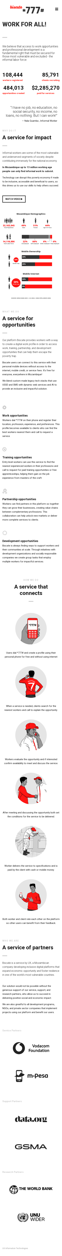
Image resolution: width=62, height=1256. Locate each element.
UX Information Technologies (15, 1248)
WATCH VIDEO (13, 199)
